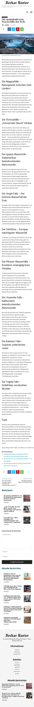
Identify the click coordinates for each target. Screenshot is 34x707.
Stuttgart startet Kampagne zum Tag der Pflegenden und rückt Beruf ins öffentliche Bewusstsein (12, 577)
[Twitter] (13, 29)
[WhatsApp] (22, 29)
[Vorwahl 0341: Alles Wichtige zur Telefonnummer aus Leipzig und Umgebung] (26, 520)
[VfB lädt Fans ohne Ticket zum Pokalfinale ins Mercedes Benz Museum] (27, 588)
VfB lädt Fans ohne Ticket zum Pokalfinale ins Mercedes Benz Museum (13, 587)
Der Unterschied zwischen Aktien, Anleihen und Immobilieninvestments (8, 483)
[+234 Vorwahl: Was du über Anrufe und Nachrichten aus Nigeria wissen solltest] (26, 509)
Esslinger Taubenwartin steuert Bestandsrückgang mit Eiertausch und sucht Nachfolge (13, 609)
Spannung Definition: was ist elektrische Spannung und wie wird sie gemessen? (13, 498)
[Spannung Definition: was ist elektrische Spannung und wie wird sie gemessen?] (26, 498)
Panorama (4, 17)
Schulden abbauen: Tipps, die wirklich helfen (25, 481)
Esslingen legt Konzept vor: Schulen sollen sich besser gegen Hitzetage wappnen (12, 598)
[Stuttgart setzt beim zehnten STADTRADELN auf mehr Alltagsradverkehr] (27, 620)
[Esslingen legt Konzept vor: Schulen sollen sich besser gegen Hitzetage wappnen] (27, 598)
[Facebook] (9, 29)
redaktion (6, 25)
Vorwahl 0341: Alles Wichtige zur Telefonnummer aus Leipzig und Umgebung (12, 520)
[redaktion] (3, 25)
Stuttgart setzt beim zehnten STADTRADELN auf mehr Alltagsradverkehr (12, 620)
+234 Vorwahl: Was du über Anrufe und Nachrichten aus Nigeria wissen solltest (12, 509)
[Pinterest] (17, 29)
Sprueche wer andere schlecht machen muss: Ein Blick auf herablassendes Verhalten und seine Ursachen (13, 696)
